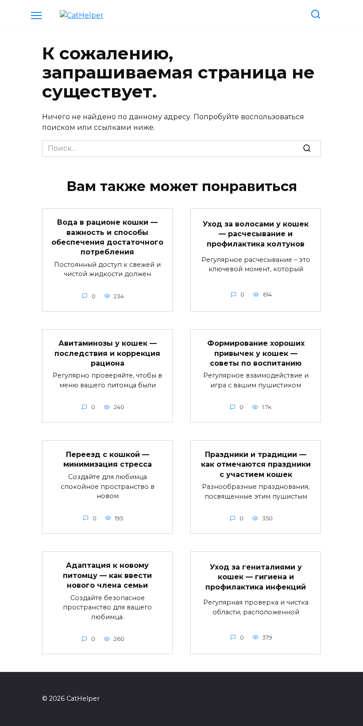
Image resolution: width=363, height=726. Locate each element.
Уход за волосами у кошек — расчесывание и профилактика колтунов (256, 234)
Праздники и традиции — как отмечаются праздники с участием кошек (256, 464)
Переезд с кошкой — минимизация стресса (107, 459)
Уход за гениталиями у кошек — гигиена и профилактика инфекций (255, 577)
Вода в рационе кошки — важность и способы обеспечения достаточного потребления (107, 237)
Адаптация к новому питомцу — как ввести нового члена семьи (107, 575)
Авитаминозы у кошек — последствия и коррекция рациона (107, 353)
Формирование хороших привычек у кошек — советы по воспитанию (256, 353)
